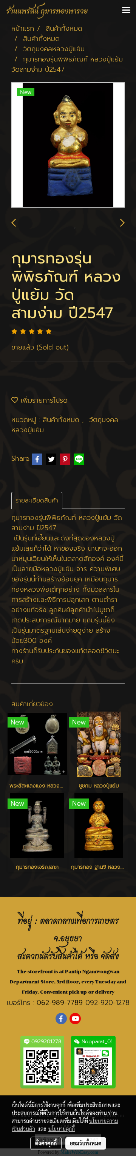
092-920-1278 (107, 1002)
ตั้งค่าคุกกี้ (46, 1143)
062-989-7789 (60, 1002)
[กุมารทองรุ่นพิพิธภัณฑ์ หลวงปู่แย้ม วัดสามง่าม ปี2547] (68, 145)
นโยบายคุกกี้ (61, 1128)
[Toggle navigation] (126, 10)
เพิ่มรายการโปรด (43, 400)
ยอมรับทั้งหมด (86, 1143)
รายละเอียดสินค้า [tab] (36, 500)
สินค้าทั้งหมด (62, 419)
